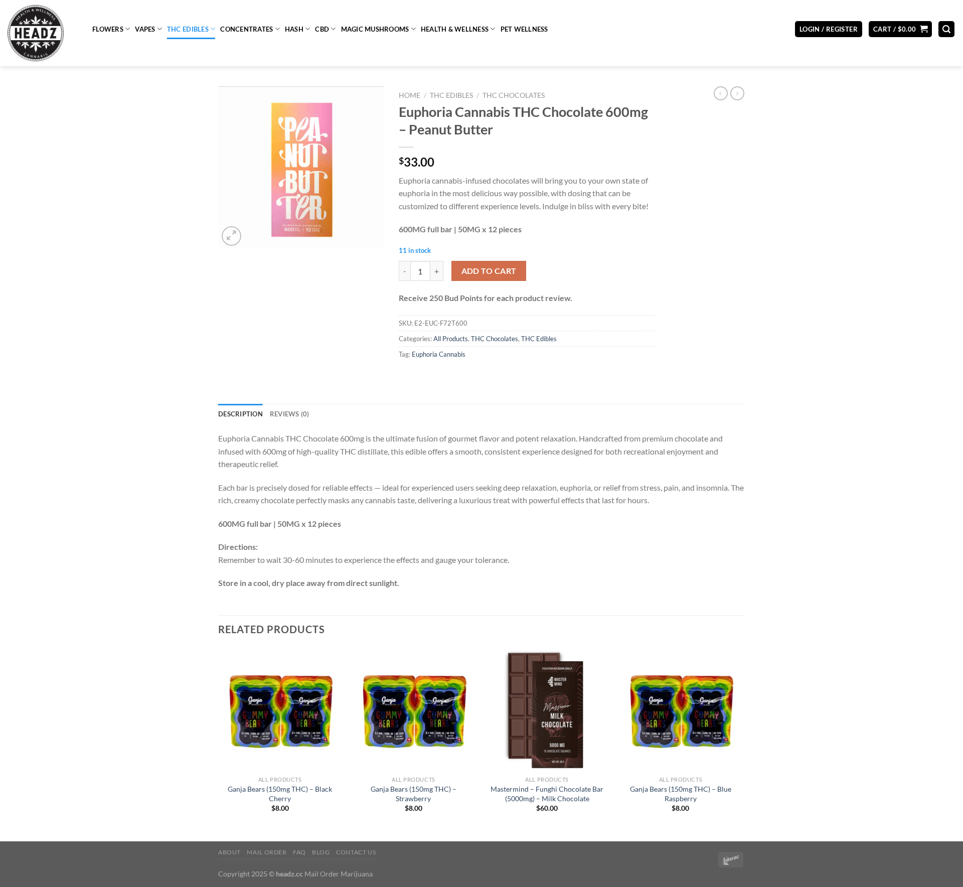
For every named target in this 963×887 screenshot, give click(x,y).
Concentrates (246, 29)
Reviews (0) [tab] (289, 414)
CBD (322, 29)
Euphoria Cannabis (438, 354)
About (229, 852)
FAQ (299, 852)
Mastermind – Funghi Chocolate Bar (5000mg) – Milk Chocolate (547, 794)
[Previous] (218, 744)
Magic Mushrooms (375, 29)
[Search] (946, 29)
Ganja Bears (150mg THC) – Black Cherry (280, 794)
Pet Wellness (524, 29)
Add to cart (489, 270)
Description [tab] (240, 414)
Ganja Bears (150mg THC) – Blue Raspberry (680, 794)
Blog (321, 852)
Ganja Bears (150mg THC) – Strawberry (413, 794)
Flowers (107, 29)
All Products (450, 339)
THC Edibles (188, 29)
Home (409, 95)
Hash (294, 29)
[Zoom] (231, 236)
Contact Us (356, 852)
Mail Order (266, 852)
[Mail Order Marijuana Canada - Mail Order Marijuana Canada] (42, 33)
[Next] (741, 744)
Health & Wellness (455, 29)
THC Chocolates (514, 95)
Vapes (145, 29)
